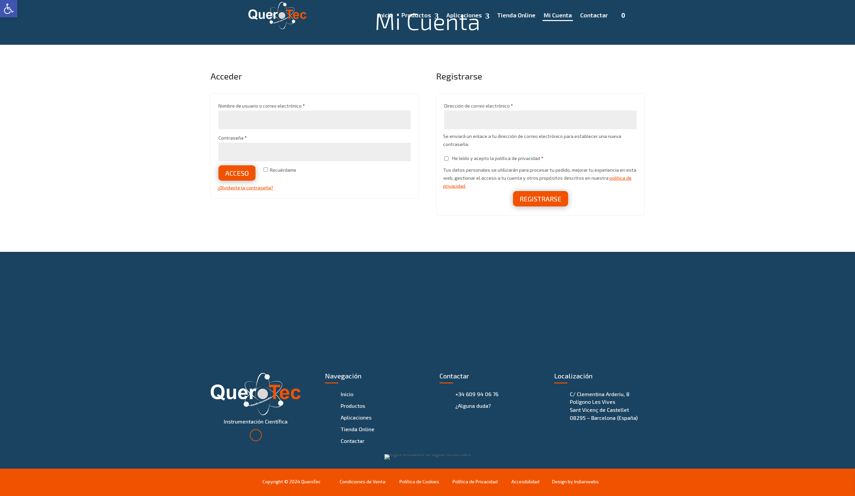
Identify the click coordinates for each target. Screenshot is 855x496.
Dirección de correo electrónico (490, 106)
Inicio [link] (385, 16)
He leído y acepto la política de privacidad (497, 158)
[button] (256, 435)
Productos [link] (416, 16)
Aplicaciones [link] (464, 16)
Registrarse (540, 199)
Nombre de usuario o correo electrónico (273, 106)
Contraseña (244, 138)
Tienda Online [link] (516, 16)
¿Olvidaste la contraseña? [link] (245, 187)
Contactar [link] (594, 16)
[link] (277, 15)
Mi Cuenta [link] (558, 16)
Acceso (237, 173)
